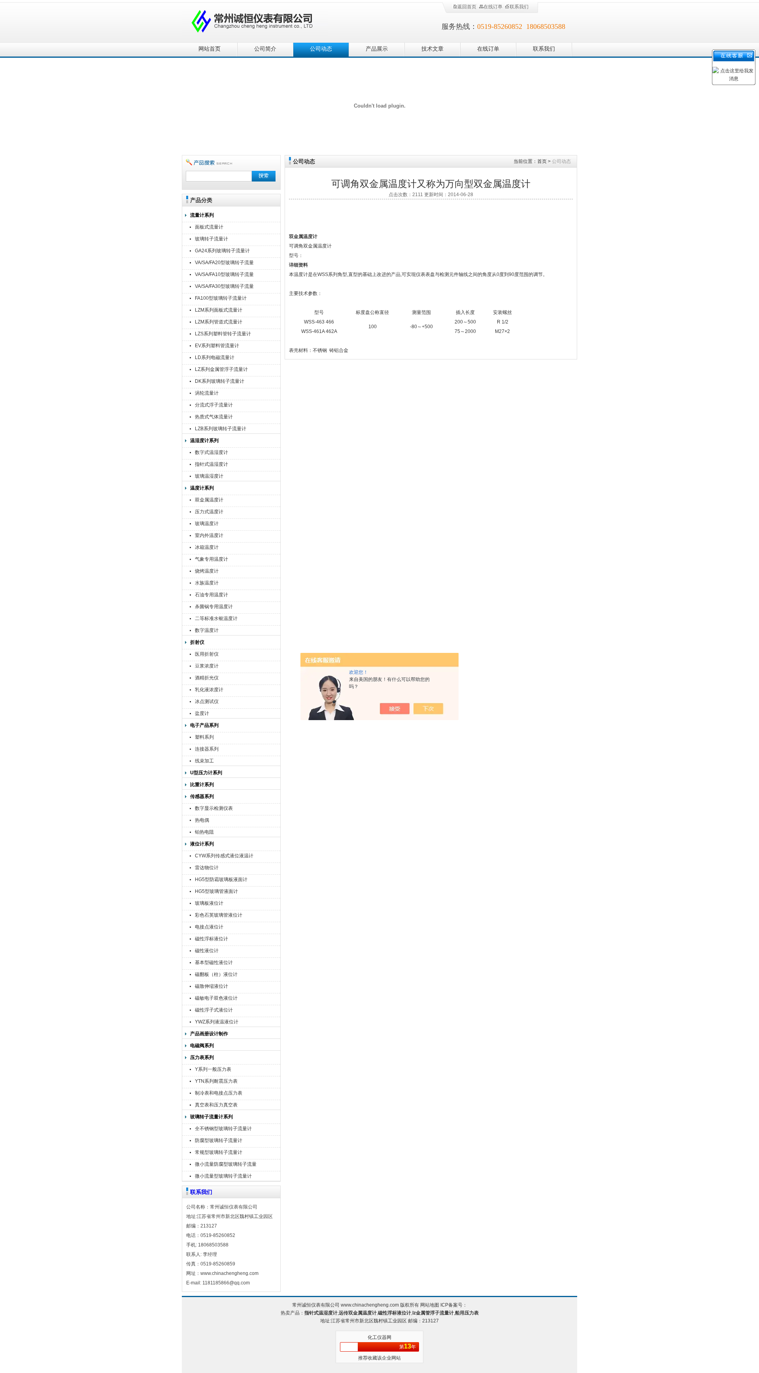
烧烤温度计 (207, 571)
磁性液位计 (207, 950)
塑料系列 (204, 737)
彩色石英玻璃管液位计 (218, 915)
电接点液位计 (209, 927)
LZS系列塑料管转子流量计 (223, 334)
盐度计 (202, 713)
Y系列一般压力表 (213, 1069)
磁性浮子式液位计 (214, 1010)
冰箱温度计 (207, 547)
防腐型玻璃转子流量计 (218, 1140)
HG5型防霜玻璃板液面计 (221, 879)
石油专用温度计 (211, 595)
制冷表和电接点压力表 (218, 1093)
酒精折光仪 (207, 678)
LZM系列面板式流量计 (218, 310)
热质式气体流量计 (214, 417)
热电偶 (202, 820)
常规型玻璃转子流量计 (218, 1152)
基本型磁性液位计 (214, 962)
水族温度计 (207, 583)
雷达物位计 (207, 867)
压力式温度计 (209, 511)
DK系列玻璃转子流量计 (219, 381)
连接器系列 (207, 749)
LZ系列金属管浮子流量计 (221, 369)
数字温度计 (207, 630)
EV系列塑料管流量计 (217, 345)
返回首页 (466, 6)
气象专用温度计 (211, 559)
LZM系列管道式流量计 (218, 322)
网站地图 (429, 1305)
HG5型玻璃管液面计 (216, 891)
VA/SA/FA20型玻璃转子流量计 (224, 263)
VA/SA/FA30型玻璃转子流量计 (224, 287)
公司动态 (321, 49)
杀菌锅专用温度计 (214, 606)
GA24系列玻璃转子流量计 (222, 250)
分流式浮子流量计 (214, 405)
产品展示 (377, 49)
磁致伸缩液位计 (211, 986)
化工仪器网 (379, 1337)
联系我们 (519, 6)
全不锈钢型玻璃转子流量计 (223, 1128)
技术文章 (432, 49)
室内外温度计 (209, 535)
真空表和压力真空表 (216, 1105)
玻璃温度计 (207, 523)
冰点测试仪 (207, 701)
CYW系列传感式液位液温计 (224, 856)
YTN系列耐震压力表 (216, 1081)
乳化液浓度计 (209, 689)
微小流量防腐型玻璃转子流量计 (226, 1165)
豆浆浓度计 (207, 666)
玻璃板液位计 (209, 903)
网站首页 (209, 49)
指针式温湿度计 (211, 464)
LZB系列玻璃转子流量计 (220, 428)
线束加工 (204, 761)
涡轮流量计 (207, 393)
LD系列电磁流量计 (214, 357)
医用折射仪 (207, 654)
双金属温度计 (209, 500)
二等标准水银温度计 (216, 618)
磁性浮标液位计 (211, 939)
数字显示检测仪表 (214, 808)
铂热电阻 (204, 832)
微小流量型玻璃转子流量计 (223, 1176)
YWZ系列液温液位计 (216, 1022)
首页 (542, 161)
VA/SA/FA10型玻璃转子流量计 (224, 275)
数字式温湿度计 (211, 452)
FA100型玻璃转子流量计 (221, 298)
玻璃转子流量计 (211, 239)
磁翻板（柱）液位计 (216, 974)
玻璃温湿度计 (209, 476)
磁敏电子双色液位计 (216, 998)
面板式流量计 (209, 227)
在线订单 (492, 6)
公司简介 (265, 49)
